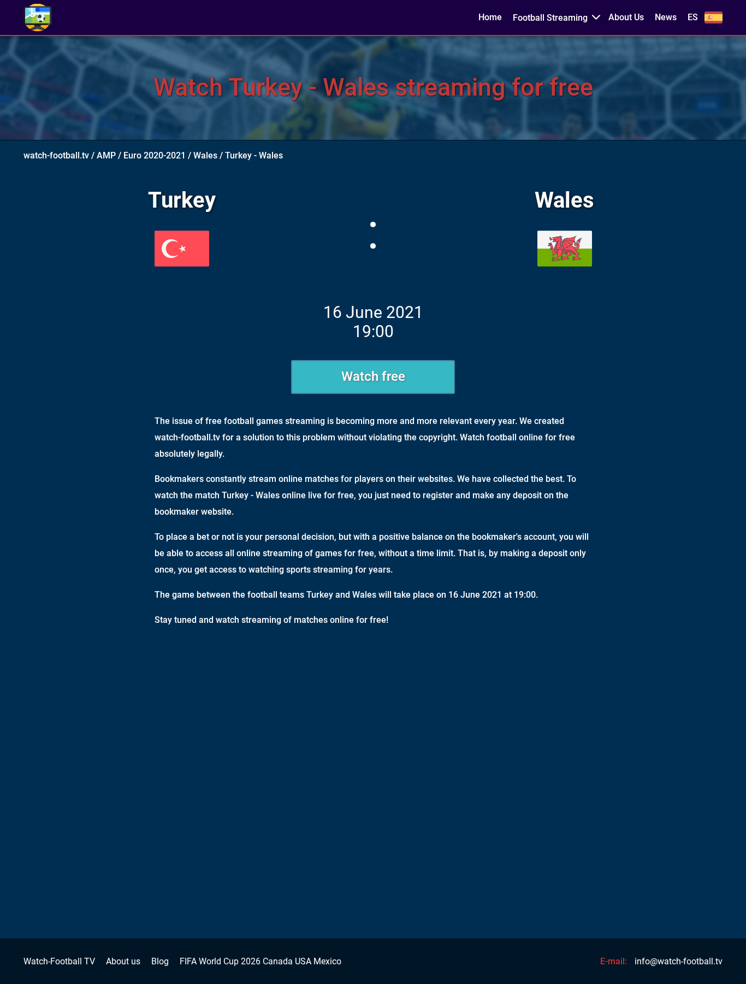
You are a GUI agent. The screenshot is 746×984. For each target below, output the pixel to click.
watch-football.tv (56, 155)
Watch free (373, 376)
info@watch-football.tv (679, 961)
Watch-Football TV (59, 962)
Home (490, 17)
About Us (626, 17)
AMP (106, 155)
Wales (205, 155)
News (666, 17)
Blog (160, 962)
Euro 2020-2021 (154, 155)
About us (123, 962)
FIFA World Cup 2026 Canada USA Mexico (260, 962)
